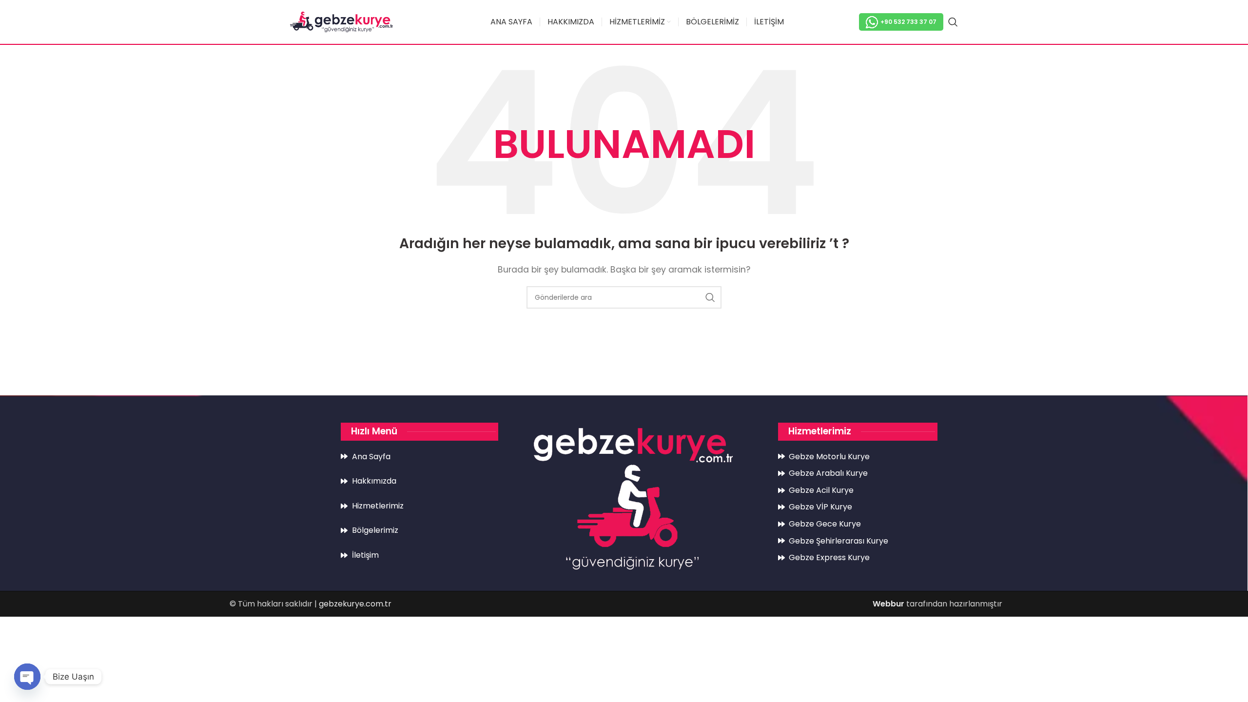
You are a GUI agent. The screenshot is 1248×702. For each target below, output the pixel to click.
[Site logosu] (341, 21)
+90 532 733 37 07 (908, 22)
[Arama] (953, 22)
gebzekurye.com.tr (355, 603)
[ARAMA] (710, 297)
